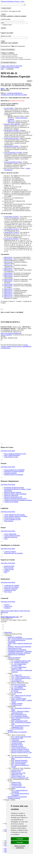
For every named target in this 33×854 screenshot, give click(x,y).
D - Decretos (14, 691)
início (2, 69)
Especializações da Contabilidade (17, 649)
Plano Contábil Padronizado (12, 455)
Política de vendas (19, 610)
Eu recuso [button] (20, 842)
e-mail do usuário (5, 19)
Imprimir (29, 81)
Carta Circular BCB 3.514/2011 (13, 162)
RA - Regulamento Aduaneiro (19, 716)
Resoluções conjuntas (17, 746)
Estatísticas (7, 608)
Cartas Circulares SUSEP (18, 787)
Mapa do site (4, 612)
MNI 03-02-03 (8, 259)
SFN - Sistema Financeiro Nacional (21, 695)
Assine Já (7, 604)
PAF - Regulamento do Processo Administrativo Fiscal (20, 726)
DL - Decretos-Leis (16, 692)
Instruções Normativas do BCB (20, 749)
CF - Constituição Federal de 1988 (20, 661)
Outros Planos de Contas (11, 457)
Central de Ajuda (9, 569)
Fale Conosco (8, 591)
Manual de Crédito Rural (11, 495)
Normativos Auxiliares (10, 473)
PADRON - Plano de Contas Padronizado (19, 646)
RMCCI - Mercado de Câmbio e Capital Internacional (20, 712)
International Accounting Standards (14, 471)
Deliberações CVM (16, 774)
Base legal (27, 610)
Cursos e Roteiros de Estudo (12, 535)
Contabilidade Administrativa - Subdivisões (20, 651)
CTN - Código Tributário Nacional (21, 678)
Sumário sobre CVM (17, 770)
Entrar (3, 14)
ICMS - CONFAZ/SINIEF (18, 698)
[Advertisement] (8, 378)
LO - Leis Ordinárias (17, 687)
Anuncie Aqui (8, 606)
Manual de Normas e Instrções (12, 492)
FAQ (5, 572)
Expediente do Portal (10, 590)
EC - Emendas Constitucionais (19, 662)
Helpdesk (7, 571)
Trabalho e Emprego (17, 703)
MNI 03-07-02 (8, 297)
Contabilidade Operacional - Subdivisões (19, 653)
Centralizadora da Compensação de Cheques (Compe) (14, 93)
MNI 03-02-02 (8, 257)
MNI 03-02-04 (8, 262)
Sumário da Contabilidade (15, 637)
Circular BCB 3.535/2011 (11, 146)
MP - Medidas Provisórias (18, 689)
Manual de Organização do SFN (13, 497)
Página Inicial (8, 632)
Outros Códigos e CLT (17, 681)
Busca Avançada (8, 567)
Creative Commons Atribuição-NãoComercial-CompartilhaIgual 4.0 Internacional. (16, 346)
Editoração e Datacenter (11, 588)
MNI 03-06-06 (8, 279)
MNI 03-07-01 (8, 295)
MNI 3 (3, 88)
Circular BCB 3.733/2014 (11, 232)
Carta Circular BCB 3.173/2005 (13, 152)
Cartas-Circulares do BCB (18, 747)
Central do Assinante (10, 551)
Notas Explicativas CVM (18, 773)
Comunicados (15, 740)
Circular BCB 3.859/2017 (11, 238)
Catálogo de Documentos (11, 501)
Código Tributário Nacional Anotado (14, 514)
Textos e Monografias (10, 534)
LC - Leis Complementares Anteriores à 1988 (18, 664)
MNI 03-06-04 (8, 274)
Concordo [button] (20, 839)
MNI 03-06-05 (8, 276)
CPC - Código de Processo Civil (20, 676)
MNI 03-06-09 (8, 285)
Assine (5, 8)
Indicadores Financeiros (10, 537)
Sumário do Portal (9, 566)
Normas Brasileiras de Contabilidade (14, 470)
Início (5, 848)
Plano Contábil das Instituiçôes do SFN (15, 453)
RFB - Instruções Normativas (19, 760)
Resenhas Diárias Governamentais (13, 474)
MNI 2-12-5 (11, 121)
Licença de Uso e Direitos (11, 587)
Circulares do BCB (16, 743)
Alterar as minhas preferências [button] (20, 847)
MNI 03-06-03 (8, 273)
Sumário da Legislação (14, 657)
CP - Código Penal (16, 679)
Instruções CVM (16, 771)
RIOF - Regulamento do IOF (19, 721)
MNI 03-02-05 (8, 265)
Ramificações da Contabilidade (16, 654)
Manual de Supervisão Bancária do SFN (15, 498)
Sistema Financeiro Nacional (12, 518)
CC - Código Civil (16, 675)
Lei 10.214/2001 (8, 108)
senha (2, 23)
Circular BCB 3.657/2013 (11, 229)
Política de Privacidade (7, 610)
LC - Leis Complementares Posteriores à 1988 (18, 667)
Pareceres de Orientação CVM (19, 777)
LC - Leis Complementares (18, 686)
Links (5, 538)
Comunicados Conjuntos (18, 741)
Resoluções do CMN (17, 738)
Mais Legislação (8, 521)
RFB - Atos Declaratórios (18, 763)
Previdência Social (16, 705)
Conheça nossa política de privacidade (11, 66)
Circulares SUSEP (16, 785)
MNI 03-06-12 (8, 290)
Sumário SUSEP (16, 782)
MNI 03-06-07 (8, 281)
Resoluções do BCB (17, 744)
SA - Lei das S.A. (16, 697)
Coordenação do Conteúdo (11, 585)
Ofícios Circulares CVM (18, 776)
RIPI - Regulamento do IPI (18, 714)
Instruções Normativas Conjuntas (20, 751)
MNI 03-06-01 (8, 268)
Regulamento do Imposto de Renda (14, 487)
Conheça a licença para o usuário (10, 67)
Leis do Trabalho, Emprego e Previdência (15, 516)
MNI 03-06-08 (8, 284)
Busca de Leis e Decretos (18, 684)
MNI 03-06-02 (8, 270)
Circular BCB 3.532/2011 (11, 138)
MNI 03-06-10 (8, 289)
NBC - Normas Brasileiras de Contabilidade (20, 638)
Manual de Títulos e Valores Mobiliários (15, 494)
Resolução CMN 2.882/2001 (12, 124)
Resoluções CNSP (16, 784)
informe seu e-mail (6, 36)
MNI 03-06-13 (8, 292)
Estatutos (10, 730)
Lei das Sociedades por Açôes (12, 519)
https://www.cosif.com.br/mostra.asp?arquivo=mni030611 (11, 334)
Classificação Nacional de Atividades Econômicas (18, 500)
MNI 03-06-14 (8, 293)
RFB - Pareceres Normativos (19, 762)
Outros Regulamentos (17, 728)
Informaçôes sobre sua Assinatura (13, 553)
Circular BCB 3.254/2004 (11, 130)
